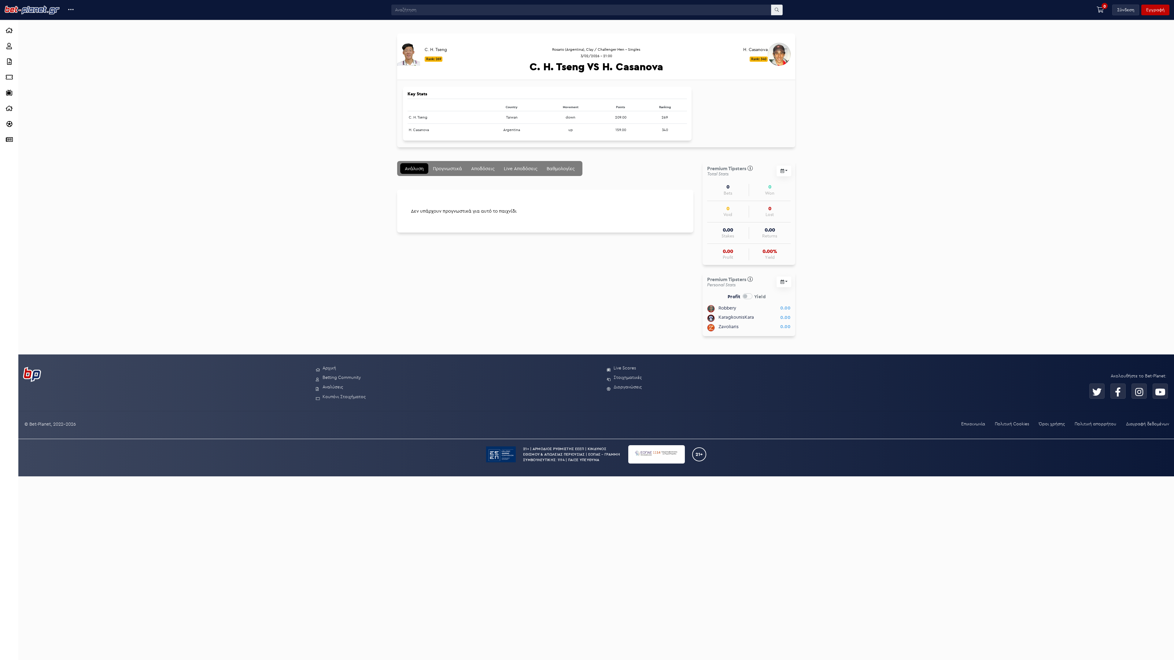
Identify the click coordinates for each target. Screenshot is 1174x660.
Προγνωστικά (447, 168)
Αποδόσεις (483, 168)
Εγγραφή (1155, 10)
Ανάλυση (414, 168)
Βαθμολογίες (561, 168)
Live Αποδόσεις (520, 168)
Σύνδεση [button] (1125, 10)
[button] (71, 10)
